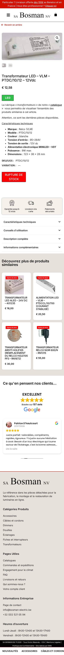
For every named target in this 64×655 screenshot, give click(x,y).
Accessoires (29, 651)
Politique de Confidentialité (23, 646)
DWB (49, 646)
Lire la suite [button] (11, 449)
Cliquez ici (50, 5)
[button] (57, 37)
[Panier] (55, 14)
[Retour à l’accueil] (32, 481)
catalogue (56, 104)
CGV (43, 642)
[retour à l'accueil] (32, 15)
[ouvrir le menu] (8, 15)
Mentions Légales (53, 642)
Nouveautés (10, 651)
